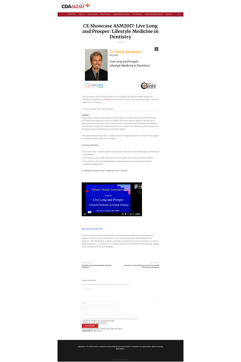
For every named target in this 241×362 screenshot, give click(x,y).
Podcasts (168, 14)
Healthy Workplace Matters (154, 14)
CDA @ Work (71, 14)
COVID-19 (82, 14)
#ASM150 (107, 99)
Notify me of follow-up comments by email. (98, 321)
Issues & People (92, 14)
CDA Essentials (137, 14)
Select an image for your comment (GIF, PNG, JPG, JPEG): (102, 329)
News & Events (105, 14)
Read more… (120, 348)
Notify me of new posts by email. (95, 323)
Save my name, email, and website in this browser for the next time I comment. (110, 319)
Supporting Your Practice (121, 14)
